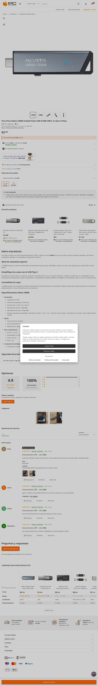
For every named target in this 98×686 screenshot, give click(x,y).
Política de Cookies (35, 360)
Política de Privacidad (51, 360)
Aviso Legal (65, 360)
